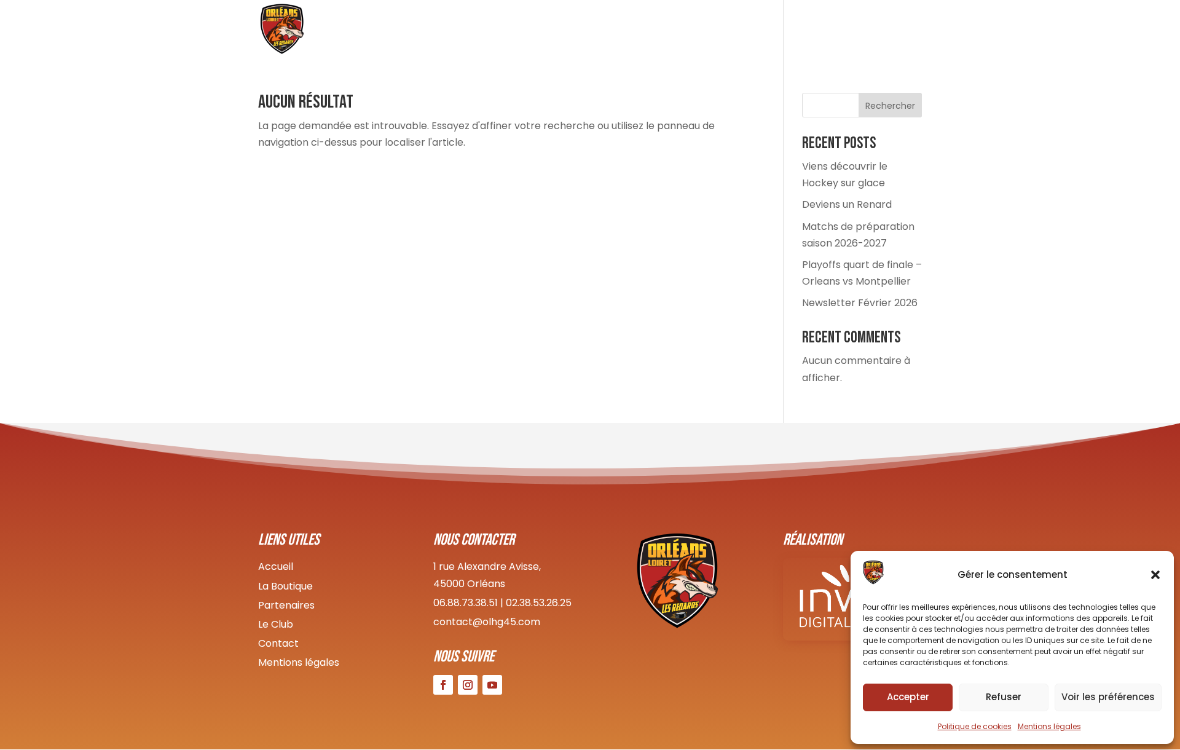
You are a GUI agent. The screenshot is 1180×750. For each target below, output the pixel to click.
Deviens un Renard (847, 204)
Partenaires (286, 605)
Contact (902, 31)
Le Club (643, 31)
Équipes (695, 31)
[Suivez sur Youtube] (492, 685)
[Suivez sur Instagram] (468, 685)
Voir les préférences (1108, 696)
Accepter (908, 696)
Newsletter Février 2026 (860, 303)
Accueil (591, 31)
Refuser (1003, 696)
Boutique (751, 31)
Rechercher (890, 106)
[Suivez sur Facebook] (443, 685)
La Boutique (285, 586)
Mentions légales (1049, 726)
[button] (1155, 575)
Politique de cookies (975, 726)
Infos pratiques (828, 31)
